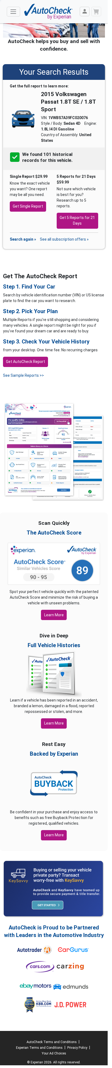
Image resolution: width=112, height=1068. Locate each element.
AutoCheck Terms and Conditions (52, 1042)
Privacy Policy (77, 1048)
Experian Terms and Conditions (39, 1048)
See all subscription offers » (64, 239)
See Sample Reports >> (23, 375)
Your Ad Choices (54, 1053)
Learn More (54, 615)
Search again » (23, 239)
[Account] (84, 11)
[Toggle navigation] (13, 11)
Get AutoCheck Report (25, 361)
